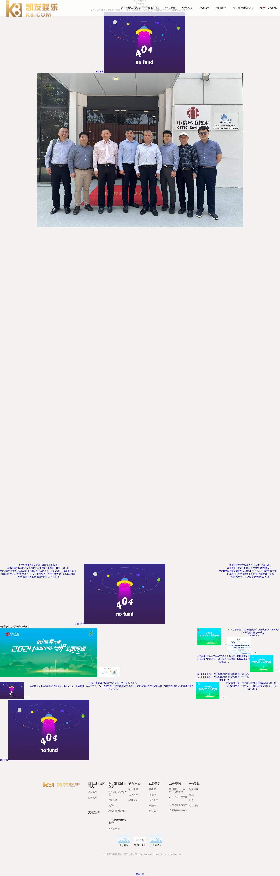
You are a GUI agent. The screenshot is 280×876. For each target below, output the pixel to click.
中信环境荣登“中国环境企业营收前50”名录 (249, 577)
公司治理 (193, 805)
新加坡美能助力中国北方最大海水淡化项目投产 (249, 568)
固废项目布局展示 (178, 804)
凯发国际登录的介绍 (117, 793)
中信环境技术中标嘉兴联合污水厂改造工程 (249, 565)
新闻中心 (153, 8)
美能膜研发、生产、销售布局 (177, 790)
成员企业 (112, 805)
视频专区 (133, 800)
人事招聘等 (114, 828)
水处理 (152, 794)
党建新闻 (94, 812)
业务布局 (187, 8)
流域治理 (153, 811)
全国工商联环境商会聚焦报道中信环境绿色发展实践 (249, 574)
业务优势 (170, 8)
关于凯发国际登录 (130, 8)
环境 (191, 794)
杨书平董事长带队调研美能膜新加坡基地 (38, 565)
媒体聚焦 (92, 797)
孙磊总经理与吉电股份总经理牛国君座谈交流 (38, 577)
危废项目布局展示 (178, 810)
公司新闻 (92, 792)
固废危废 (153, 800)
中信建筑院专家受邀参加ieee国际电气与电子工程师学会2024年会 (249, 571)
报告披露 (193, 789)
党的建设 (221, 8)
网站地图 (140, 874)
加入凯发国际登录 (243, 8)
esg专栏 (204, 8)
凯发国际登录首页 (97, 785)
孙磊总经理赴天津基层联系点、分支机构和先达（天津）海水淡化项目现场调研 (38, 574)
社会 (191, 800)
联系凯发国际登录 (117, 811)
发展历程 (112, 800)
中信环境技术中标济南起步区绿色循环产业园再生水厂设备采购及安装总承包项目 (38, 571)
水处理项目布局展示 (178, 798)
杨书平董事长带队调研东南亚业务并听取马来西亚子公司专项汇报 (38, 568)
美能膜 (152, 789)
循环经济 (153, 805)
